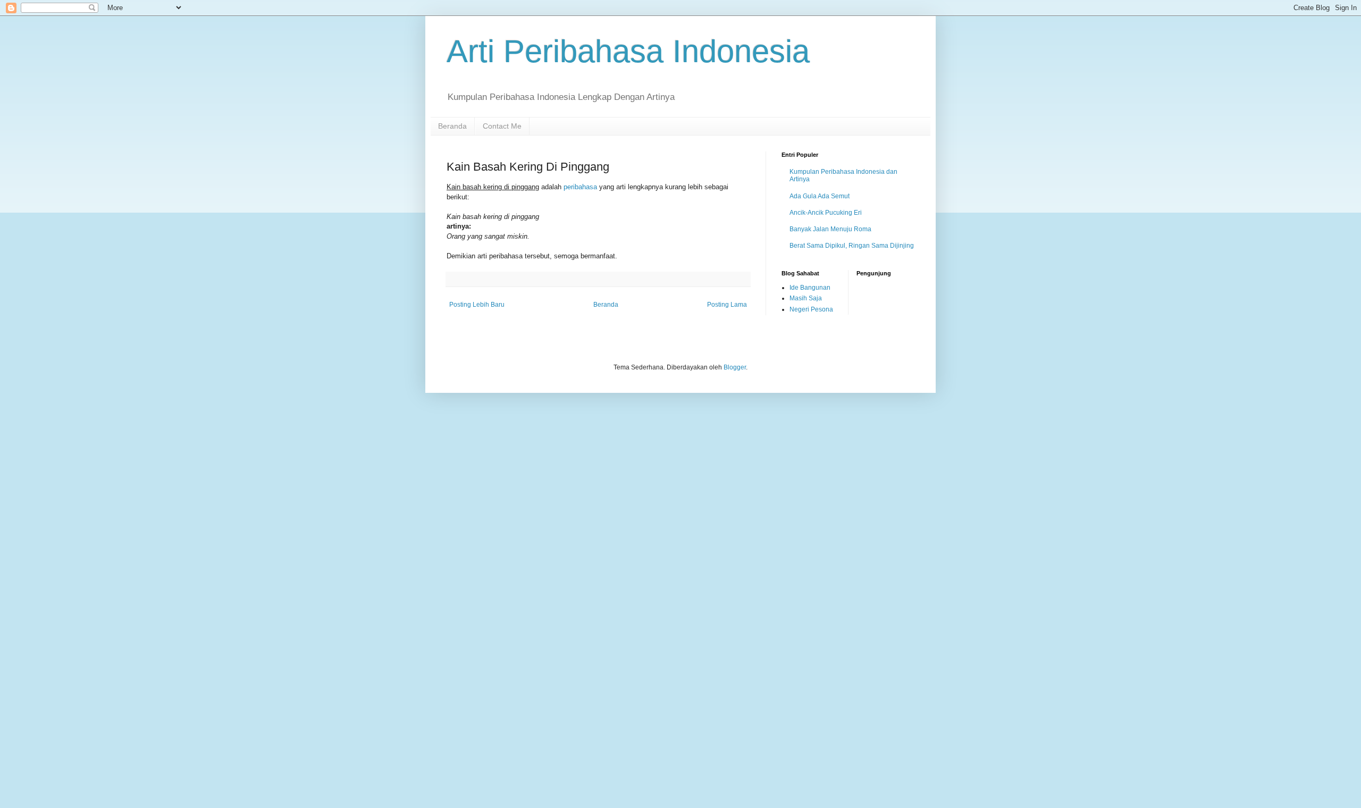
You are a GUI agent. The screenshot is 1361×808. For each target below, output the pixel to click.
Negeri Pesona (811, 309)
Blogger (735, 367)
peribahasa (580, 187)
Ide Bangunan (809, 287)
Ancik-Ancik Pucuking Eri (825, 212)
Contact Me (502, 126)
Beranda (452, 126)
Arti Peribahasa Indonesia (628, 51)
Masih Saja (805, 298)
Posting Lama (727, 304)
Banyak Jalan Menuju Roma (830, 229)
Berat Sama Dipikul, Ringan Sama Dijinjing (851, 245)
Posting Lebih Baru (477, 304)
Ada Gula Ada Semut (819, 196)
